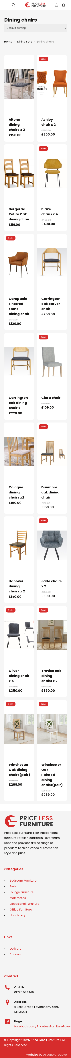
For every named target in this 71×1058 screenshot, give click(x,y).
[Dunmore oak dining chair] (52, 451)
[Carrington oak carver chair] (52, 263)
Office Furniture (21, 909)
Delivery (15, 949)
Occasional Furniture (24, 904)
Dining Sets (24, 41)
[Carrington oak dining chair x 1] (19, 362)
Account (16, 954)
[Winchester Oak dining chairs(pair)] (19, 729)
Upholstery (17, 915)
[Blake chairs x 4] (52, 173)
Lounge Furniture (21, 892)
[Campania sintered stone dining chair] (19, 263)
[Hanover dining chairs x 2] (19, 545)
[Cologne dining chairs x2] (19, 451)
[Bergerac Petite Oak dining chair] (19, 173)
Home (8, 41)
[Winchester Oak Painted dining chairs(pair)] (52, 729)
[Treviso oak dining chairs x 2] (52, 635)
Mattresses (18, 898)
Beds (13, 886)
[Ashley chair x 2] (52, 84)
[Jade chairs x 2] (52, 545)
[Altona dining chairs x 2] (19, 84)
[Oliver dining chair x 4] (19, 635)
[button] (6, 5)
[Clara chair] (52, 362)
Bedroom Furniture (23, 881)
